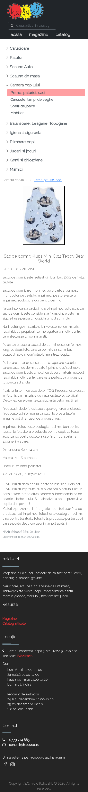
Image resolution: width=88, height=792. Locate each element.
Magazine (9, 619)
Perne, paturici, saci (27, 92)
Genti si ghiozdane (26, 160)
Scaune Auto (21, 66)
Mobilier (17, 113)
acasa (16, 34)
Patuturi (17, 57)
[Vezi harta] (25, 656)
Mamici (16, 169)
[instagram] (12, 764)
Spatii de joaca (22, 106)
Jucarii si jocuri (23, 151)
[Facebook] (5, 764)
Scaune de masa (25, 76)
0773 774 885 (19, 740)
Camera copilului (25, 85)
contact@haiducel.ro (24, 745)
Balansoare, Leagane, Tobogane (38, 123)
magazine (38, 34)
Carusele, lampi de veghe (31, 99)
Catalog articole (14, 623)
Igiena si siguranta (25, 132)
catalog (63, 34)
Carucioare (19, 48)
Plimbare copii (22, 141)
